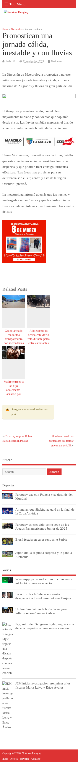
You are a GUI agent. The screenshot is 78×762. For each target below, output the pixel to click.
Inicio (5, 758)
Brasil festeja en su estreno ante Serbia (41, 539)
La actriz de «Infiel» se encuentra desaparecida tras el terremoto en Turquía (43, 596)
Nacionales (56, 61)
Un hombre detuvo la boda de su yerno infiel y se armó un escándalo (41, 611)
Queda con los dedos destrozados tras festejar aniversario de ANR (61, 441)
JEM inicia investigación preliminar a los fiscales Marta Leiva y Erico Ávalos (42, 685)
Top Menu (17, 4)
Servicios (24, 758)
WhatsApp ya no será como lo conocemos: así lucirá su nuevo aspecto (44, 581)
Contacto (36, 758)
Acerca (14, 758)
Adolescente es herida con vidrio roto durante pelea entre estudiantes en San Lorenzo (39, 339)
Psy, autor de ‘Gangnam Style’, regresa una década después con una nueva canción (44, 626)
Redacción (11, 61)
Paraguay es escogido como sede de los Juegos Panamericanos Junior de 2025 (42, 526)
